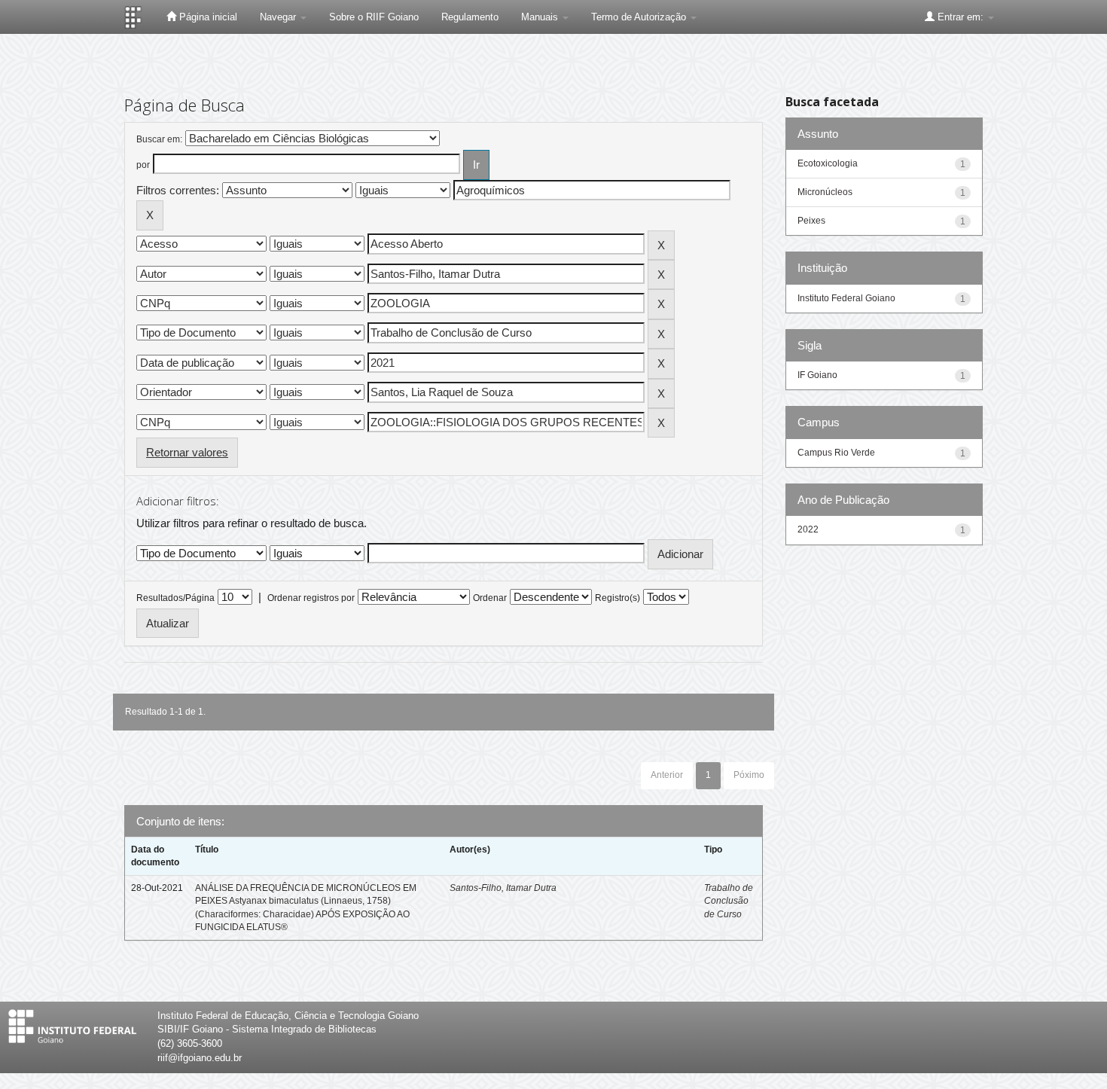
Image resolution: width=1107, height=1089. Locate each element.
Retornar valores (187, 452)
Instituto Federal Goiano (846, 298)
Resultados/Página (175, 598)
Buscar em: (159, 139)
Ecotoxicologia (827, 163)
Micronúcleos (824, 192)
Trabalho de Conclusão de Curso (728, 901)
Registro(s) (617, 598)
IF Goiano (817, 375)
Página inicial (206, 17)
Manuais (541, 17)
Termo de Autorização (640, 17)
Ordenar (490, 598)
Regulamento (470, 17)
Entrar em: (961, 17)
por (143, 165)
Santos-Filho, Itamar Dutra (503, 888)
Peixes (811, 220)
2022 (808, 529)
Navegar (279, 17)
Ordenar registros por (311, 598)
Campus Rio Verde (836, 452)
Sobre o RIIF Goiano (374, 17)
